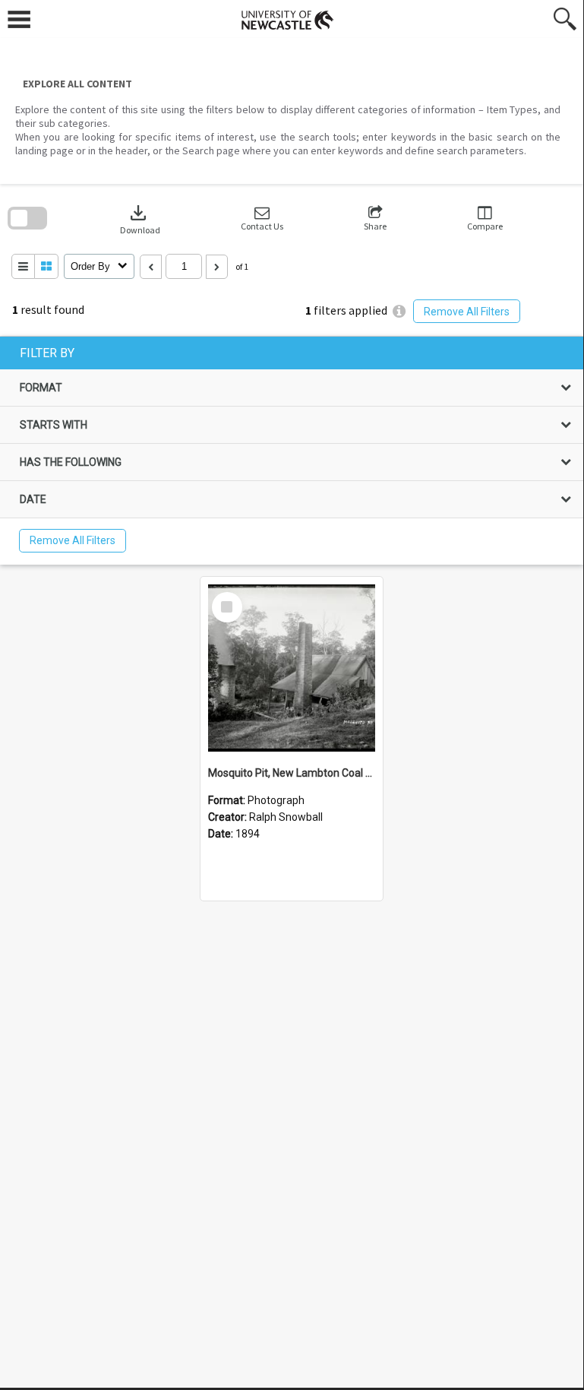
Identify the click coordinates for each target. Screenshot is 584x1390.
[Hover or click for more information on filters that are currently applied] (399, 311)
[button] (262, 218)
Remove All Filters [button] (467, 312)
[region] (291, 451)
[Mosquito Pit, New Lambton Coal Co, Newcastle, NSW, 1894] (291, 668)
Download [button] (140, 218)
